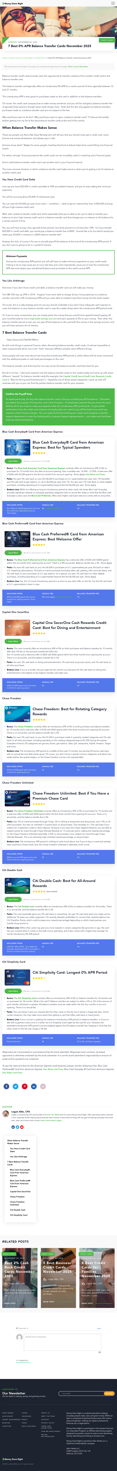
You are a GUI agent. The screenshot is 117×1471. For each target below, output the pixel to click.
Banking (6, 1423)
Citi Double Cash (17, 1210)
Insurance (26, 1416)
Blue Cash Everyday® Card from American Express (20, 1172)
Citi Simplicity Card (18, 1215)
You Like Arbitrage (18, 1156)
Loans (24, 1413)
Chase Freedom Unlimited (17, 1203)
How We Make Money (51, 1431)
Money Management (11, 1419)
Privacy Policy (48, 1423)
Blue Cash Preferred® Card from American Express (20, 1183)
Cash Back (28, 58)
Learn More (13, 461)
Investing (6, 1426)
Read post (10, 1303)
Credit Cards (107, 40)
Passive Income (15, 58)
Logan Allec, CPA (20, 1111)
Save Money (7, 1416)
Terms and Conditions (46, 1427)
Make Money (8, 1413)
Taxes (24, 1423)
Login (99, 1328)
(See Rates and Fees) (95, 474)
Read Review (52, 892)
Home (4, 58)
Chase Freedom (17, 1196)
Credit (25, 1419)
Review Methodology (48, 1435)
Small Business (29, 1426)
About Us (45, 1413)
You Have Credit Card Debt (20, 1150)
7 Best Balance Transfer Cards (18, 1163)
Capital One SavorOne (20, 1191)
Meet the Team (48, 1416)
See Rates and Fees (53, 1069)
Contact (45, 1419)
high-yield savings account (43, 318)
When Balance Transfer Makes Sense (17, 1142)
